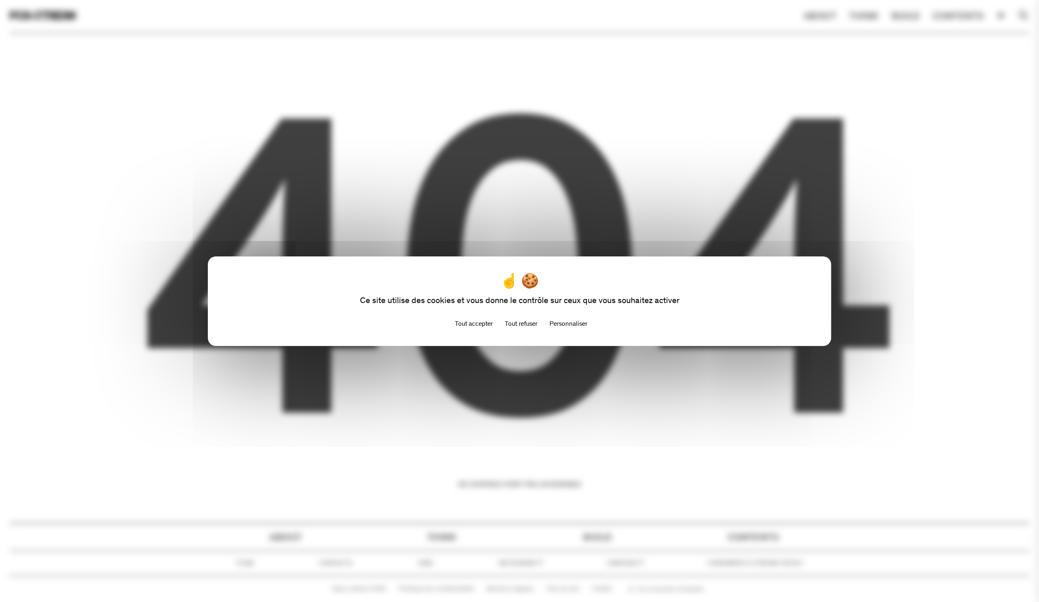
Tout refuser (521, 323)
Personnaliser (568, 323)
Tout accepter (474, 323)
